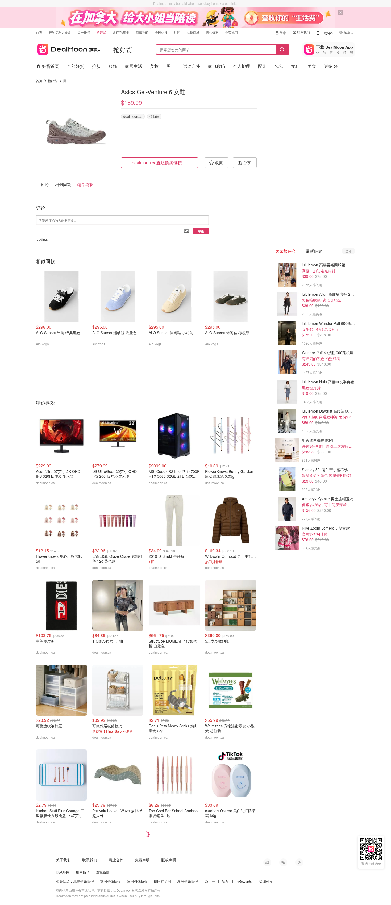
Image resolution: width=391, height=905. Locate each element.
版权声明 (168, 859)
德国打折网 (162, 881)
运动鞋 (154, 116)
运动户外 (191, 66)
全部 (348, 251)
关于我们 (63, 859)
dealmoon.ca (132, 116)
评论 (200, 230)
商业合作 (116, 859)
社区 (177, 32)
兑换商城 (193, 32)
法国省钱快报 (137, 881)
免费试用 (231, 32)
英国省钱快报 (110, 881)
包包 (278, 66)
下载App (327, 33)
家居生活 (133, 66)
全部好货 (75, 66)
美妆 (154, 66)
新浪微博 (267, 862)
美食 (311, 66)
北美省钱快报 (83, 881)
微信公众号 (283, 862)
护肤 (96, 66)
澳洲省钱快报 (187, 881)
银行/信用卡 (121, 32)
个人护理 (241, 66)
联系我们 (303, 32)
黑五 (225, 881)
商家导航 (142, 32)
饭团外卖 (266, 881)
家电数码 (216, 66)
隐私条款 (103, 872)
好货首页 (50, 66)
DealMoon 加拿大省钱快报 (68, 48)
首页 (39, 32)
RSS (299, 862)
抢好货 (101, 32)
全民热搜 (161, 32)
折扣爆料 (212, 32)
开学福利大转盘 (60, 32)
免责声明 (142, 859)
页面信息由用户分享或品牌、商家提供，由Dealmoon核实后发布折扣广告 (108, 890)
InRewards (244, 881)
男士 (171, 66)
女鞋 (295, 66)
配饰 (262, 66)
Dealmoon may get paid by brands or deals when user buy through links (108, 896)
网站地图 (63, 872)
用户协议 (83, 872)
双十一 (210, 881)
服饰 (113, 66)
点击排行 (83, 32)
